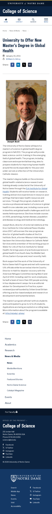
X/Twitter (9, 448)
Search (33, 22)
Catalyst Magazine (15, 390)
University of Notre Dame (26, 3)
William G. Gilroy (13, 59)
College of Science (20, 11)
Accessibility (16, 506)
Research (10, 350)
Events (8, 397)
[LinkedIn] (18, 65)
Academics (10, 344)
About (8, 403)
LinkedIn (8, 457)
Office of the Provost (14, 420)
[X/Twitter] (24, 65)
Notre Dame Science (16, 385)
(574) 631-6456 (14, 437)
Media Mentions (14, 368)
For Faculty (10, 412)
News (25, 31)
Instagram (9, 451)
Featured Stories (15, 379)
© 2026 (6, 462)
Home (6, 22)
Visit (13, 502)
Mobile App (15, 491)
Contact (19, 22)
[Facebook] (12, 65)
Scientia (11, 374)
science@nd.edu (9, 440)
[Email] (30, 65)
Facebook (9, 445)
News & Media (15, 31)
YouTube (9, 454)
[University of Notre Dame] (26, 478)
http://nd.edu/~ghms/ (14, 313)
